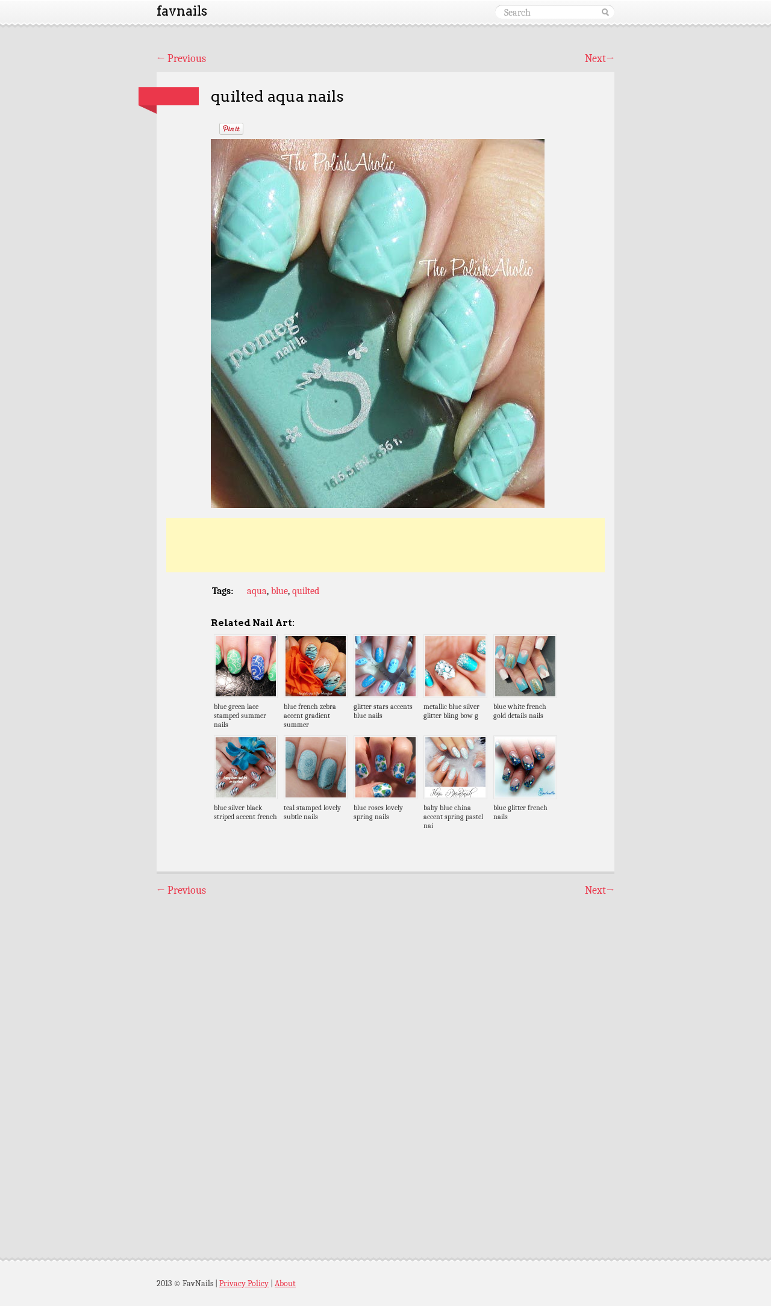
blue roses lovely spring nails (378, 812)
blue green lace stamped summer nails (240, 715)
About (285, 1283)
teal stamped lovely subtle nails (312, 812)
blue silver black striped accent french (245, 812)
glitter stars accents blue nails (383, 711)
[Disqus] (385, 1066)
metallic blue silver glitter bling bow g (451, 711)
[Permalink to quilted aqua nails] (169, 96)
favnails (182, 10)
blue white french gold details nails (519, 711)
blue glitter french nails (520, 812)
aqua (257, 591)
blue (279, 591)
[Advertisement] (385, 545)
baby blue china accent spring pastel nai (453, 816)
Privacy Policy (244, 1283)
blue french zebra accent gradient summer (310, 715)
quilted (305, 591)
